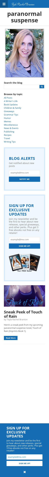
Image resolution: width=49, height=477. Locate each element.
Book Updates (11, 104)
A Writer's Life (11, 101)
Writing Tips (10, 141)
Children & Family (12, 108)
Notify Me (24, 179)
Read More (11, 338)
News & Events (11, 128)
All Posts (8, 97)
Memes (7, 121)
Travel (7, 138)
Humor (7, 118)
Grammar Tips (11, 114)
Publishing (9, 131)
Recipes (7, 135)
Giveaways (9, 111)
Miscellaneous (11, 124)
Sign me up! (24, 246)
